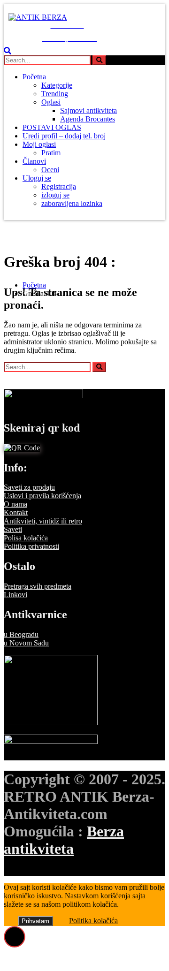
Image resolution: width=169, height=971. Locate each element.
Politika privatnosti (31, 546)
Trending (54, 94)
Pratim (51, 153)
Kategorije (56, 85)
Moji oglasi (39, 144)
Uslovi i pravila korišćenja (42, 496)
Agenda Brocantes (87, 119)
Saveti (13, 529)
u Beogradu (21, 634)
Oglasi (51, 102)
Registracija (58, 186)
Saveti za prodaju (29, 487)
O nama (15, 504)
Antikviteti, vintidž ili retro (43, 521)
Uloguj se (37, 178)
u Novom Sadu (26, 643)
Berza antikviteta (64, 840)
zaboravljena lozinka (71, 203)
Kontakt (16, 512)
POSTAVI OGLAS (52, 127)
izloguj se (55, 195)
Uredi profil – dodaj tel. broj (64, 136)
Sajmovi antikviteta (88, 110)
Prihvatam (35, 921)
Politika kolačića (93, 921)
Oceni (50, 170)
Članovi (34, 161)
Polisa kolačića (26, 538)
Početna (34, 77)
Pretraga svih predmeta (37, 586)
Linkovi (15, 595)
